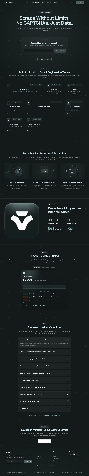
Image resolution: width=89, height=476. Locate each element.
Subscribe (28, 461)
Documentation (56, 458)
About (54, 454)
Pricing (42, 2)
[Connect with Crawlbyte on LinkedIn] (74, 454)
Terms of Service (79, 472)
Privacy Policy (65, 472)
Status (54, 463)
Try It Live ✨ (60, 50)
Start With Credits (44, 287)
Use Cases (35, 2)
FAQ (38, 463)
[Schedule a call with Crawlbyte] (77, 454)
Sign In (72, 2)
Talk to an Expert (45, 59)
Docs (38, 460)
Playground (28, 2)
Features (39, 456)
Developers (49, 2)
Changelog (56, 2)
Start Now (39, 465)
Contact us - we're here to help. (52, 415)
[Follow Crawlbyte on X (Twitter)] (70, 454)
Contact (55, 456)
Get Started (80, 2)
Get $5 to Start (44, 441)
